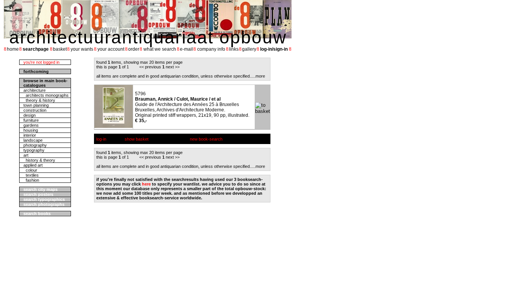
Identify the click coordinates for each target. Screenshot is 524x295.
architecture (34, 90)
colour (30, 170)
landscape (33, 140)
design (29, 115)
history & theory (39, 160)
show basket (136, 139)
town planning (36, 105)
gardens (31, 125)
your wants (82, 49)
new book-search (206, 139)
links (234, 49)
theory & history (39, 100)
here (146, 184)
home (13, 49)
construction (34, 110)
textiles (31, 175)
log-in (101, 139)
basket (60, 49)
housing (30, 130)
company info (211, 49)
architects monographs (46, 95)
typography (33, 150)
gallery (249, 49)
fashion (31, 180)
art (25, 155)
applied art (33, 165)
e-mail (186, 49)
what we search (159, 49)
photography (35, 145)
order (133, 49)
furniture (31, 120)
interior (29, 135)
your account (110, 49)
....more (258, 76)
